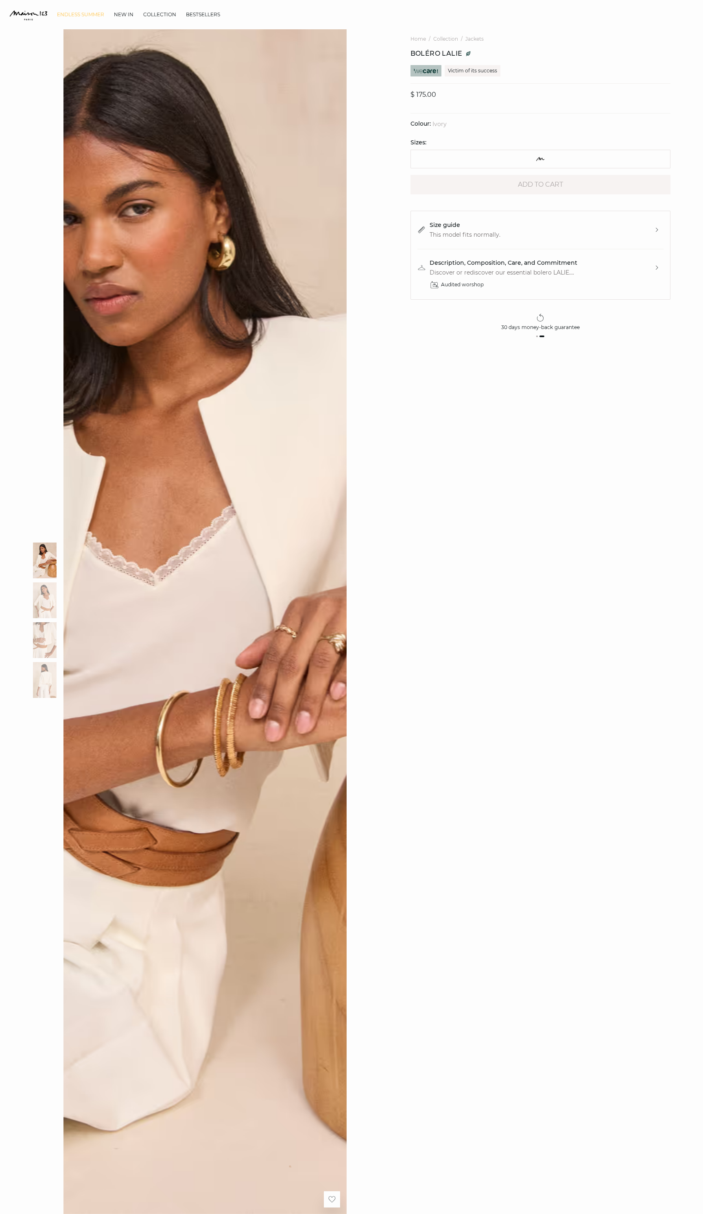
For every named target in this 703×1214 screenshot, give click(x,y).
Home (418, 39)
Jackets (474, 39)
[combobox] (540, 159)
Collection (445, 39)
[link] (80, 14)
